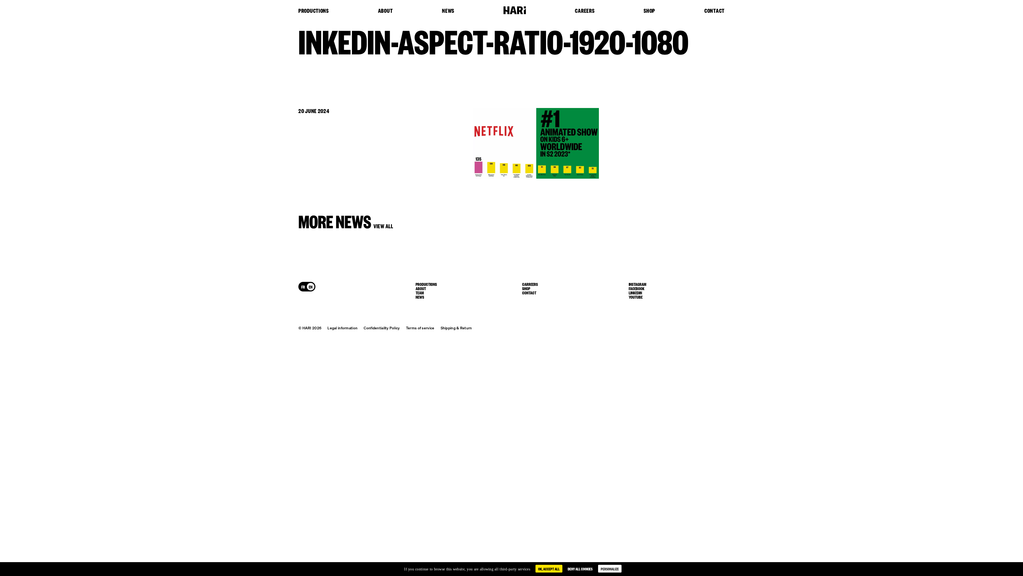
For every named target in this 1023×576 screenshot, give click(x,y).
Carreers (530, 284)
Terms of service (420, 327)
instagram (637, 284)
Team (420, 292)
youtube (636, 297)
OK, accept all (549, 568)
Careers (584, 11)
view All (383, 226)
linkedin (635, 292)
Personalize (610, 568)
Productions (313, 11)
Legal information (342, 327)
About (385, 11)
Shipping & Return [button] (456, 327)
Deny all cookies (580, 568)
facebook (636, 288)
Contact (714, 11)
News (448, 11)
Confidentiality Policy (382, 327)
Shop (649, 11)
